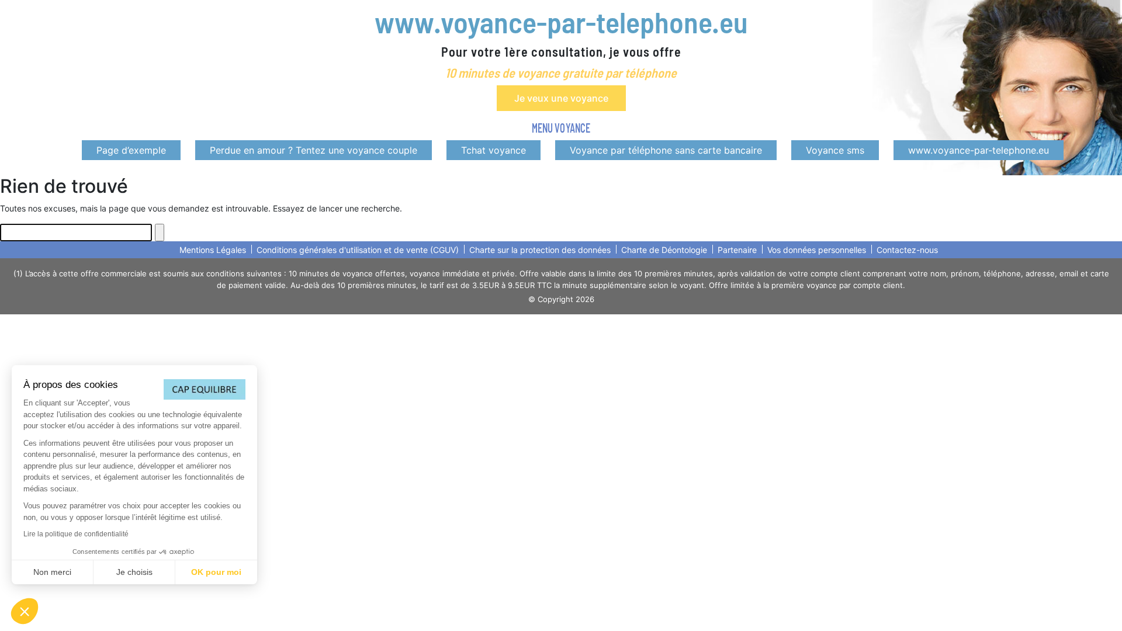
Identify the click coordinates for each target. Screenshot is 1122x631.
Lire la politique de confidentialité (76, 534)
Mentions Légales (212, 250)
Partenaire (737, 250)
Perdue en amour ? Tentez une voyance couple (313, 150)
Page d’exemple (131, 150)
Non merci (52, 572)
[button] (25, 611)
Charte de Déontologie (664, 250)
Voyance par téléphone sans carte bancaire (666, 150)
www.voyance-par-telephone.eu (561, 21)
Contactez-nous (907, 250)
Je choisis (134, 572)
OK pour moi (216, 572)
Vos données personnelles (816, 250)
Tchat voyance (493, 150)
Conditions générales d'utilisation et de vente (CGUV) (358, 250)
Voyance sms (835, 150)
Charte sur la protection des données (540, 250)
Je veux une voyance (561, 98)
